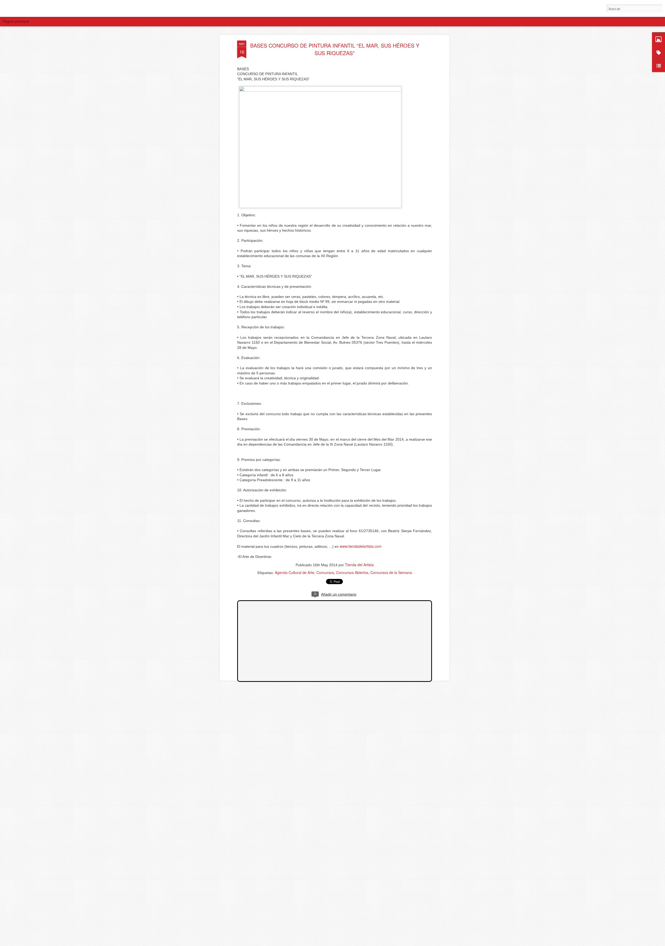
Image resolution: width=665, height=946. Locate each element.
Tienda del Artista (359, 564)
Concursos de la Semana (391, 572)
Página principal (16, 21)
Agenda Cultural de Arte (294, 572)
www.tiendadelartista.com (361, 546)
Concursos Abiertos (352, 572)
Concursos (325, 572)
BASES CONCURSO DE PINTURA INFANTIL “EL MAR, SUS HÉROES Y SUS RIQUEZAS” (334, 49)
